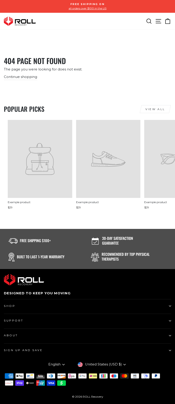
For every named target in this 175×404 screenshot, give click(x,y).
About (11, 335)
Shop (9, 306)
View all (155, 109)
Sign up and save (23, 350)
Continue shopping (20, 77)
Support (13, 320)
